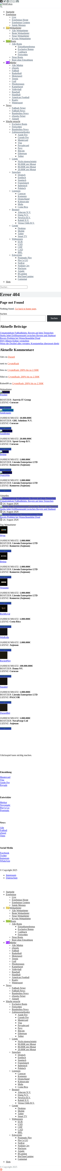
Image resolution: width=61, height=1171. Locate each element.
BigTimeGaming (25, 276)
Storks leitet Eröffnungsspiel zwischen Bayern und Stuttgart (28, 335)
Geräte (15, 225)
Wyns (2, 535)
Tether (21, 156)
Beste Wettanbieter (20, 33)
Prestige (3, 394)
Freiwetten (23, 54)
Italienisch (22, 185)
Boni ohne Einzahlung (22, 60)
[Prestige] (5, 392)
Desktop (22, 228)
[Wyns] (3, 533)
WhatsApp (5, 861)
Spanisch (22, 180)
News (8, 105)
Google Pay (23, 137)
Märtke (13, 62)
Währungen (17, 239)
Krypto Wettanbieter (21, 38)
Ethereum (22, 153)
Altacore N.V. (24, 212)
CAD (20, 249)
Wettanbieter (15, 28)
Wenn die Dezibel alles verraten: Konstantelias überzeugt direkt (29, 343)
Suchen (3, 314)
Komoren (22, 196)
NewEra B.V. (24, 217)
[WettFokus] (6, 4)
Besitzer (15, 209)
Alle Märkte (17, 65)
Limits (15, 159)
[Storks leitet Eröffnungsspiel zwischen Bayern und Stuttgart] (29, 506)
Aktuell (15, 118)
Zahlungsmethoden (21, 132)
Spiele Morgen (19, 25)
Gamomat (22, 279)
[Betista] (4, 451)
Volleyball (16, 89)
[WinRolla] (3, 634)
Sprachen (16, 172)
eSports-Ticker (18, 116)
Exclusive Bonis (19, 124)
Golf (14, 81)
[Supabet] (3, 684)
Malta (20, 204)
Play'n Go (4, 808)
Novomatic (5, 805)
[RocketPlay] (3, 658)
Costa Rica (23, 207)
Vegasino (4, 587)
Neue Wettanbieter (20, 36)
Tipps (2, 835)
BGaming (22, 273)
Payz (20, 148)
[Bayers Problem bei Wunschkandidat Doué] (21, 514)
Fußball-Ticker (19, 108)
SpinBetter (5, 433)
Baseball (16, 92)
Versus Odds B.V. (26, 223)
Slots (8, 281)
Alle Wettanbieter (20, 30)
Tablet (21, 233)
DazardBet (5, 713)
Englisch (22, 177)
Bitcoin (21, 151)
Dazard (11, 357)
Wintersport (17, 102)
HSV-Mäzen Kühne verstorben (14, 341)
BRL (20, 252)
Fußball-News (18, 110)
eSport (3, 833)
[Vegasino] (3, 585)
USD (20, 244)
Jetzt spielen (5, 407)
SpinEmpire (5, 413)
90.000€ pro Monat (27, 164)
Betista (3, 454)
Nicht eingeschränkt (27, 161)
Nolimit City (23, 265)
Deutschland (23, 199)
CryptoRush (13, 363)
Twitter (3, 855)
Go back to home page (25, 308)
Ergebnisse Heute (20, 20)
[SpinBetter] (6, 431)
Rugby (15, 100)
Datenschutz (11, 878)
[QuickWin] (6, 472)
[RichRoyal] (3, 611)
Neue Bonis (17, 57)
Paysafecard (23, 145)
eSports (15, 68)
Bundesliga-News (20, 113)
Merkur (3, 802)
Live (14, 17)
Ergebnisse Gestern (21, 22)
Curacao (22, 193)
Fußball (15, 70)
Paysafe (3, 785)
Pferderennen (18, 84)
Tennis (15, 78)
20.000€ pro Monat (27, 169)
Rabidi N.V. (23, 220)
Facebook (4, 853)
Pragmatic (4, 810)
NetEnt (21, 263)
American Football (20, 97)
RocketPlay (5, 661)
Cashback (22, 52)
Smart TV (22, 236)
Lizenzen (16, 191)
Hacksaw (22, 268)
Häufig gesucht (13, 121)
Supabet (4, 687)
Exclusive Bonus (26, 49)
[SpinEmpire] (6, 410)
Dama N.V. (23, 215)
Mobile (21, 231)
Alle (2, 827)
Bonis (13, 41)
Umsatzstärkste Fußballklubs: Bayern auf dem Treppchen (26, 333)
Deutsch (21, 175)
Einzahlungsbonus (26, 46)
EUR (20, 241)
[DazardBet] (3, 710)
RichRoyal (5, 614)
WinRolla (4, 637)
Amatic (21, 271)
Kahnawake (23, 201)
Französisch (23, 183)
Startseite (10, 12)
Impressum (11, 875)
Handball (16, 94)
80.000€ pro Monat (27, 167)
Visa (20, 142)
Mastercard (23, 140)
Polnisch (22, 188)
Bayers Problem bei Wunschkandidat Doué (20, 338)
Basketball (17, 73)
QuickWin (5, 475)
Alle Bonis (17, 44)
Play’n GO (23, 260)
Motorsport (17, 76)
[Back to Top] (1, 1169)
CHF (20, 247)
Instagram (4, 858)
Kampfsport (17, 86)
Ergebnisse (11, 14)
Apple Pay (23, 134)
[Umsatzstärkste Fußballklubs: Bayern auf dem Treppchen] (28, 498)
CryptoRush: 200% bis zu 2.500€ (23, 370)
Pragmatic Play (25, 257)
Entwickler (17, 255)
